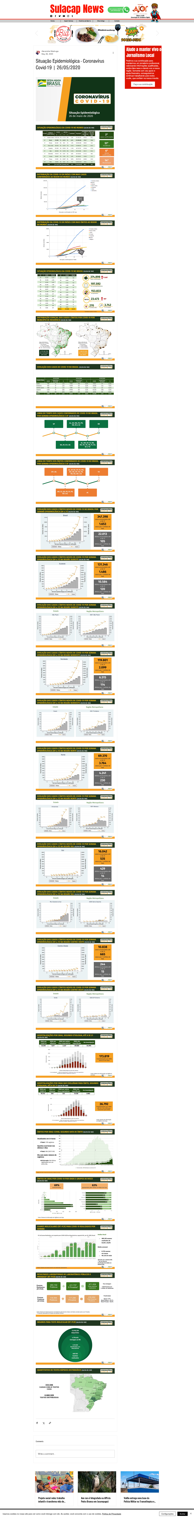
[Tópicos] (51, 16)
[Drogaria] (102, 40)
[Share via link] (50, 1423)
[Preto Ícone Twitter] (59, 16)
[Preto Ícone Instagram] (68, 16)
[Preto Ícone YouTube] (64, 16)
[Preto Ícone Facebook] (55, 16)
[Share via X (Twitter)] (43, 1423)
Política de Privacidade (111, 1513)
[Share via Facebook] (37, 1423)
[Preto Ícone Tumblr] (72, 16)
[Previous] (36, 33)
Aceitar (182, 1513)
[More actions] (113, 52)
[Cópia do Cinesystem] (91, 39)
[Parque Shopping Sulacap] (98, 39)
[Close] (190, 1514)
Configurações (167, 1513)
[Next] (157, 33)
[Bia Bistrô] (95, 39)
